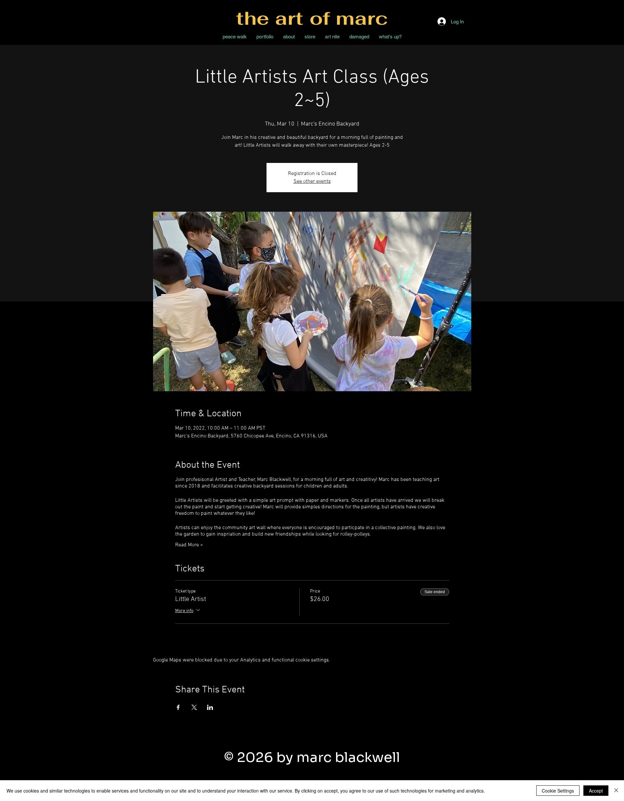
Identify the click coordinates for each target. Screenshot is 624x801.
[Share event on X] (194, 707)
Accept (596, 790)
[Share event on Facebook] (178, 707)
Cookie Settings (558, 790)
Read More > (189, 545)
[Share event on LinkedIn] (210, 707)
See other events (312, 181)
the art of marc (312, 18)
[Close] (616, 790)
